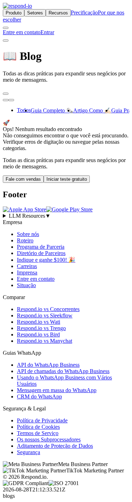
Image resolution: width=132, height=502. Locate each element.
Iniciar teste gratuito (66, 179)
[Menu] (5, 40)
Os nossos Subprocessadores (49, 439)
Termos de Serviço (37, 433)
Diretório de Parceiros (41, 253)
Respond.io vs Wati (38, 322)
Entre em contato (21, 32)
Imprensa (27, 272)
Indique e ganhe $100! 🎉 (46, 260)
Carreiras (27, 266)
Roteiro (25, 240)
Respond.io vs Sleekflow (45, 315)
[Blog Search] (5, 94)
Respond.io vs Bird (38, 334)
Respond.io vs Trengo (41, 328)
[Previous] (5, 100)
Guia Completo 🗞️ (52, 110)
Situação (26, 285)
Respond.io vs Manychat (44, 341)
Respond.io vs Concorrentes (48, 309)
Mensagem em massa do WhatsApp (56, 390)
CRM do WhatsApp (39, 396)
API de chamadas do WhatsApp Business (63, 371)
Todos (24, 110)
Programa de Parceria (40, 247)
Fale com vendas (23, 179)
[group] (66, 216)
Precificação (84, 13)
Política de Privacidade (42, 420)
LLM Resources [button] (30, 216)
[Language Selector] (5, 28)
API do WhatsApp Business (48, 365)
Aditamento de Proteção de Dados (55, 446)
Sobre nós (28, 234)
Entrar (47, 32)
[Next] (11, 100)
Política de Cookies (38, 427)
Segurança (28, 452)
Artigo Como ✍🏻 (92, 110)
